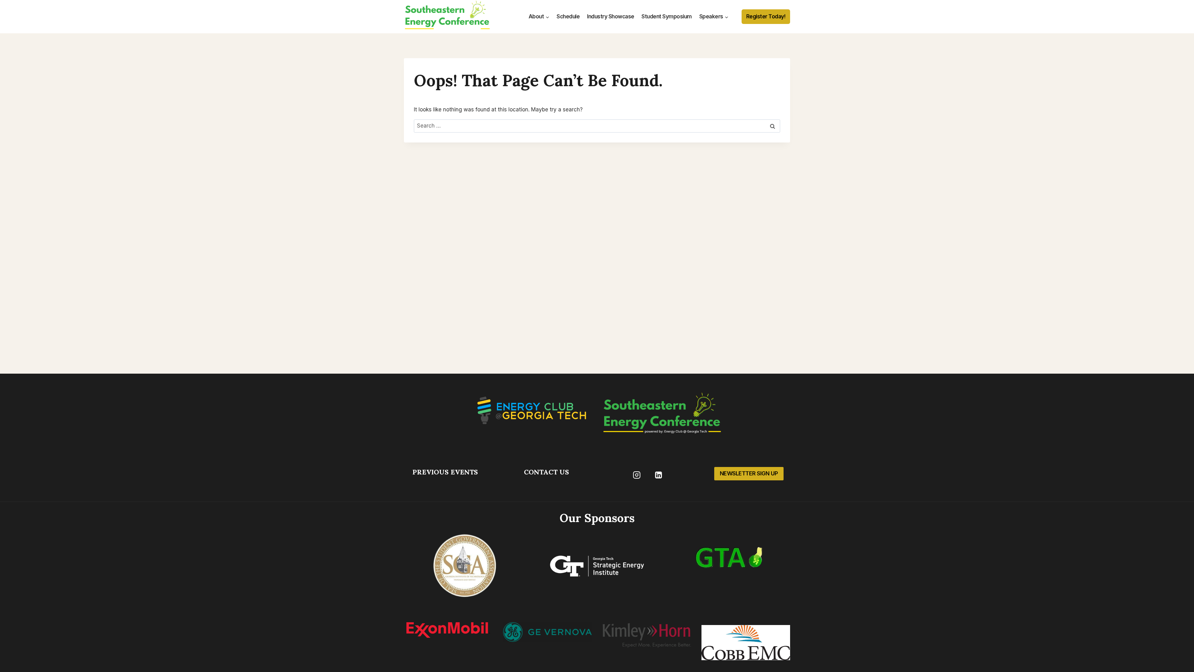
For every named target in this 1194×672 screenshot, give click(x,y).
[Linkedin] (658, 475)
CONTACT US (546, 472)
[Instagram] (637, 475)
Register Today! (766, 16)
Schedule (568, 16)
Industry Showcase (610, 16)
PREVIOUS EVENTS (445, 472)
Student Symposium (666, 16)
